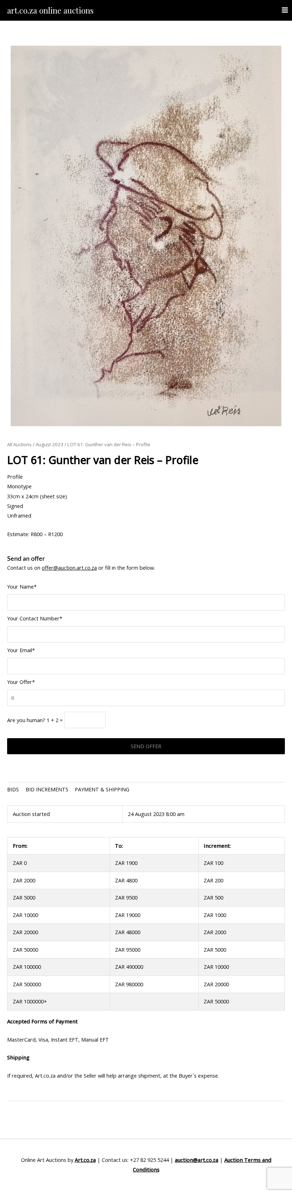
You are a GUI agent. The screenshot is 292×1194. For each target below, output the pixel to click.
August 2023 (49, 444)
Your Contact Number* (34, 618)
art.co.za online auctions (50, 10)
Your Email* (21, 650)
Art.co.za (85, 1159)
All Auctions (19, 444)
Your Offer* (21, 681)
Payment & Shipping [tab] (102, 789)
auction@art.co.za (196, 1159)
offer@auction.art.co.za (69, 567)
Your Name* (22, 586)
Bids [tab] (13, 789)
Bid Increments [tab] (47, 789)
